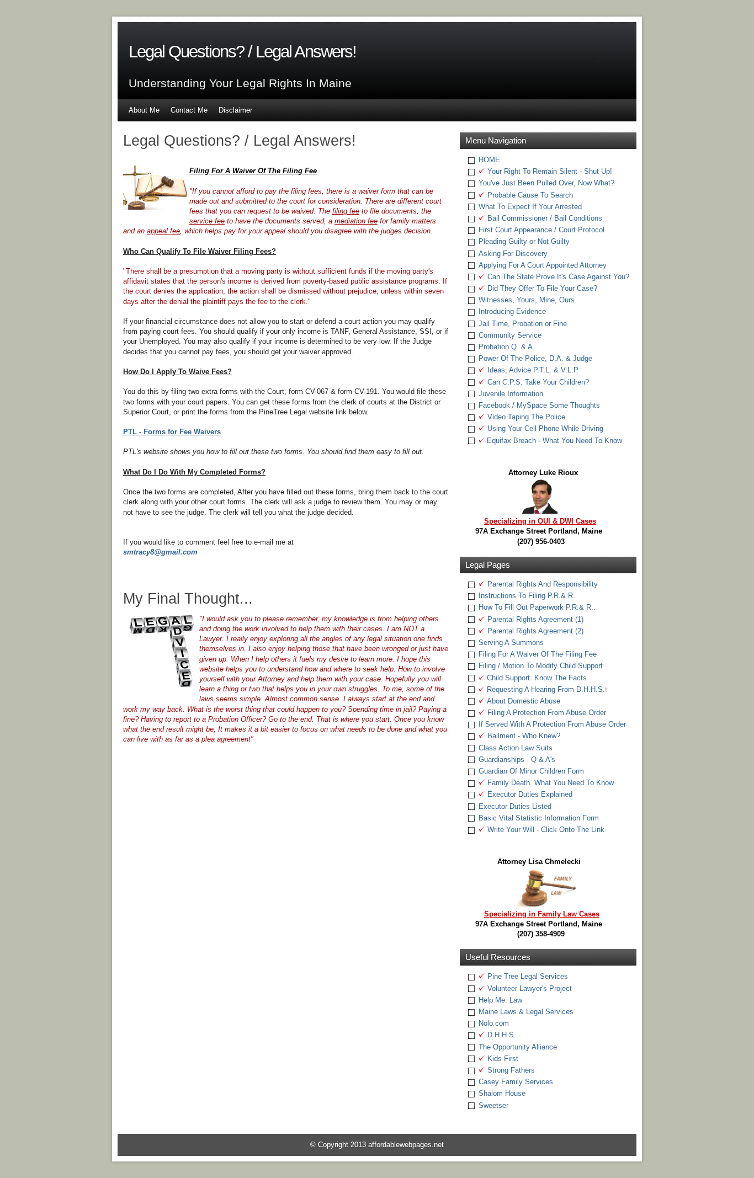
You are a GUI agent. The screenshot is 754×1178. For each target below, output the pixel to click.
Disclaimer (235, 110)
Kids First (501, 1058)
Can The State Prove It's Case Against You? (557, 277)
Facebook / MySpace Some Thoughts (539, 405)
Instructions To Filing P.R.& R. (527, 595)
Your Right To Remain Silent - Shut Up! (548, 171)
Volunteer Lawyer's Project (528, 988)
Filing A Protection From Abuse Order (545, 712)
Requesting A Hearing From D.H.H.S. (546, 689)
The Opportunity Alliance (518, 1047)
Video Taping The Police (525, 417)
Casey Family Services (516, 1082)
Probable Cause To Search (529, 195)
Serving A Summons (511, 642)
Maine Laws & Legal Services (526, 1012)
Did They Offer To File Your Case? (541, 288)
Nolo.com (494, 1023)
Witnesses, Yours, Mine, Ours (527, 300)
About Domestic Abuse (522, 701)
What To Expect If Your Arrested (530, 206)
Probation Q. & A (506, 347)
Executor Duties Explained (528, 794)
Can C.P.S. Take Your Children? (537, 382)
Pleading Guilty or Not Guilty (524, 241)
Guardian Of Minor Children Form (531, 771)
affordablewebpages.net (406, 1144)
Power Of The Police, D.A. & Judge (535, 358)
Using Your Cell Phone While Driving (544, 428)
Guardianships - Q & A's (517, 759)
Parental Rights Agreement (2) (534, 631)
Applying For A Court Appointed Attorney (543, 265)
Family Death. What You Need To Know (549, 783)
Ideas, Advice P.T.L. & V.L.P (531, 370)
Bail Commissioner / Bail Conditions (543, 218)
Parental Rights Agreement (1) (534, 619)
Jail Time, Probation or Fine (523, 323)
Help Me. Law (500, 1000)
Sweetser (493, 1105)
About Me (144, 110)
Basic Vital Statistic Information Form (539, 818)
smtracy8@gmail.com (160, 552)
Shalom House (502, 1093)
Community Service (510, 335)
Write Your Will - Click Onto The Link (544, 829)
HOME (489, 160)
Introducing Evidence (512, 311)
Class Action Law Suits (516, 748)
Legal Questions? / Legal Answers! (242, 51)
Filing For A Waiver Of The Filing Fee (538, 654)
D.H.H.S (499, 1035)
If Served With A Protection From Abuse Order (552, 724)
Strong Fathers (510, 1070)
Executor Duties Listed (515, 806)
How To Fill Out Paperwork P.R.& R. (536, 607)
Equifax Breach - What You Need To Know (553, 440)
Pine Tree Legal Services (526, 976)
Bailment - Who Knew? (522, 736)
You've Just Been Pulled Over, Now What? (546, 183)
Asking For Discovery (513, 253)
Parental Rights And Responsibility (541, 584)
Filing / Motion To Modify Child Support (541, 666)
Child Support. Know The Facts (537, 678)
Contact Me (189, 110)
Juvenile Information (511, 394)
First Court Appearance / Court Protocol (541, 230)
